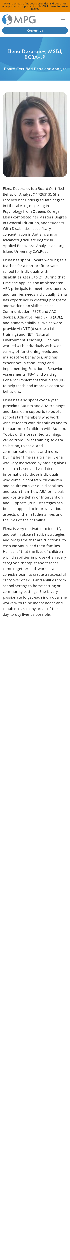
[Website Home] (19, 19)
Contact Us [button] (35, 30)
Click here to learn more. (49, 7)
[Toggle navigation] (63, 19)
